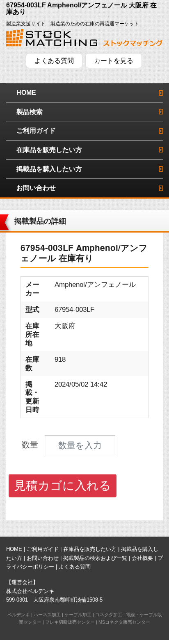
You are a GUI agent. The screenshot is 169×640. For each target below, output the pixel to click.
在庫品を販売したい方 (49, 149)
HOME (26, 92)
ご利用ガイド (36, 130)
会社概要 (142, 558)
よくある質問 (54, 60)
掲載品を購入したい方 (49, 169)
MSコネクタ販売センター (124, 622)
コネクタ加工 (108, 614)
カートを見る (113, 60)
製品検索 (29, 111)
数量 (30, 445)
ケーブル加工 (77, 614)
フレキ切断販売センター (70, 622)
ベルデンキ (18, 614)
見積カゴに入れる (62, 485)
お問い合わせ (36, 187)
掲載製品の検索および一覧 (95, 558)
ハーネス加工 (47, 614)
